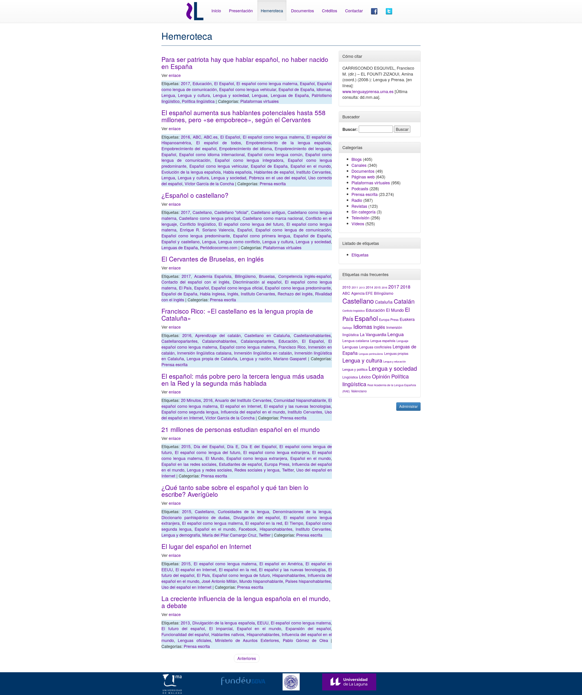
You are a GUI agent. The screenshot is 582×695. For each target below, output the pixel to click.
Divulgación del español (256, 517)
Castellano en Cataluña (267, 335)
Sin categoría (363, 212)
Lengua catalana (355, 340)
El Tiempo (294, 523)
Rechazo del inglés (295, 294)
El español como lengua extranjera (276, 452)
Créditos (329, 10)
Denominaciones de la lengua (302, 511)
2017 (185, 83)
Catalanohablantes (219, 341)
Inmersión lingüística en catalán (263, 353)
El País (185, 288)
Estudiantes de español (240, 464)
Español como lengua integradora (249, 160)
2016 (185, 137)
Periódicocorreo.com (218, 247)
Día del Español (209, 446)
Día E (232, 446)
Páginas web (363, 177)
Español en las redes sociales (188, 464)
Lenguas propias (396, 353)
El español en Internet (240, 406)
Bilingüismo (245, 276)
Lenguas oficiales (194, 640)
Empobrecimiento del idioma (245, 148)
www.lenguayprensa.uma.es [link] (368, 91)
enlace (174, 75)
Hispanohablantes (276, 529)
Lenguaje (402, 341)
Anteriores (246, 658)
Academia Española (212, 276)
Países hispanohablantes (308, 581)
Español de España (296, 89)
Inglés (232, 294)
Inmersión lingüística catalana (204, 353)
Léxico (365, 377)
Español (307, 83)
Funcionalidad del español (185, 634)
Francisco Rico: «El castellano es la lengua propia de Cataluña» (237, 314)
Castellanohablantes (312, 335)
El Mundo (214, 458)
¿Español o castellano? (194, 195)
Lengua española (382, 340)
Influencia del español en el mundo (253, 412)
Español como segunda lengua (189, 412)
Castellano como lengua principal (209, 218)
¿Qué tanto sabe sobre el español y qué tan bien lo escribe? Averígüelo (235, 491)
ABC (197, 137)
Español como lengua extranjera (256, 458)
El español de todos (218, 142)
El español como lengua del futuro (250, 224)
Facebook (247, 529)
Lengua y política (354, 369)
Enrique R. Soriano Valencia (207, 230)
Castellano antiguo (268, 212)
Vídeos (357, 223)
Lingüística (350, 377)
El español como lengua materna (266, 83)
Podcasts (359, 188)
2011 (355, 287)
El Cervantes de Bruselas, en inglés (212, 258)
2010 (346, 286)
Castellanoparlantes (179, 341)
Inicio (216, 10)
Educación (202, 83)
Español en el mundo (311, 166)
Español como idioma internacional (212, 154)
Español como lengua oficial (237, 288)
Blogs (356, 159)
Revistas (359, 206)
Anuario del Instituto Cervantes (243, 400)
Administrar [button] (408, 406)
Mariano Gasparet (290, 358)
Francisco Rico (292, 347)
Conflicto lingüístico (198, 224)
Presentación (241, 10)
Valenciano (359, 391)
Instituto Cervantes (313, 172)
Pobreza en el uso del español (277, 177)
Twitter (288, 470)
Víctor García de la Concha (209, 183)
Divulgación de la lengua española (223, 623)
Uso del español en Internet (186, 587)
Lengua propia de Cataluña (212, 358)
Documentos (302, 10)
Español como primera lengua (261, 235)
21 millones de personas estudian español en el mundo (240, 429)
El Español (224, 83)
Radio (356, 200)
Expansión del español (308, 628)
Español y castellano (180, 241)
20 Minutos (191, 400)
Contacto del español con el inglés (195, 282)
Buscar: (350, 129)
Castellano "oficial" (231, 212)
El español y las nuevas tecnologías (297, 406)
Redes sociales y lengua (256, 470)
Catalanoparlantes (257, 341)
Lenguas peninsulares (371, 353)
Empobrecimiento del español (188, 148)
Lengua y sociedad (231, 95)
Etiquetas (360, 255)
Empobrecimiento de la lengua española (288, 142)
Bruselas (267, 276)
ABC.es (211, 137)
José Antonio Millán (219, 581)
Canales (358, 165)
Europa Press (276, 464)
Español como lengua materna (248, 347)
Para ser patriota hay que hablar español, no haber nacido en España (244, 63)
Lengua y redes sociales (209, 470)
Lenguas (260, 95)
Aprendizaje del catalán (218, 335)
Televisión (360, 218)
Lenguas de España (290, 95)
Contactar (354, 10)
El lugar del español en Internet (206, 546)
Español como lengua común (275, 154)
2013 (185, 623)
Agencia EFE (362, 293)
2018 (405, 286)
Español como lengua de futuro (241, 575)
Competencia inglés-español (304, 276)
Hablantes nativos (227, 634)
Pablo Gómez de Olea (305, 640)
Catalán (404, 301)
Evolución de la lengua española (191, 172)
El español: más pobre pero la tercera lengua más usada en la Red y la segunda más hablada (242, 379)
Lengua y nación (255, 358)
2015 (186, 446)
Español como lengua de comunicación (293, 230)
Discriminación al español (257, 282)
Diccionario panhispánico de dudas (195, 517)
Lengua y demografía (180, 535)
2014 (369, 287)
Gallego (347, 328)
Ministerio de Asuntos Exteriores (247, 640)
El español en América (281, 563)
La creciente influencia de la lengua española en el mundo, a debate (246, 602)
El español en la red (263, 523)
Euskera (407, 319)
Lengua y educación (394, 361)
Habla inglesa (212, 294)
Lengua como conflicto (239, 241)
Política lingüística (198, 101)
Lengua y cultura (194, 95)
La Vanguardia (373, 334)
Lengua (168, 95)
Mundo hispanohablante (261, 581)
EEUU (262, 623)
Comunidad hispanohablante (300, 400)
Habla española (237, 172)
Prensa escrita (273, 183)
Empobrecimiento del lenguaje (303, 148)
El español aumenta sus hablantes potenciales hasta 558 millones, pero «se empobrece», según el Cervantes (243, 116)
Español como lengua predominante (195, 235)
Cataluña (384, 302)
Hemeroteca (272, 10)
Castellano (202, 212)
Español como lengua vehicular (247, 89)
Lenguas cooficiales (375, 346)
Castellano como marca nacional (273, 218)
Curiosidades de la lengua (243, 511)
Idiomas (323, 89)
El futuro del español (183, 628)
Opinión (381, 376)
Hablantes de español (274, 172)
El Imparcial (221, 628)
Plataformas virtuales (259, 101)
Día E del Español (258, 446)
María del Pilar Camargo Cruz (229, 535)
